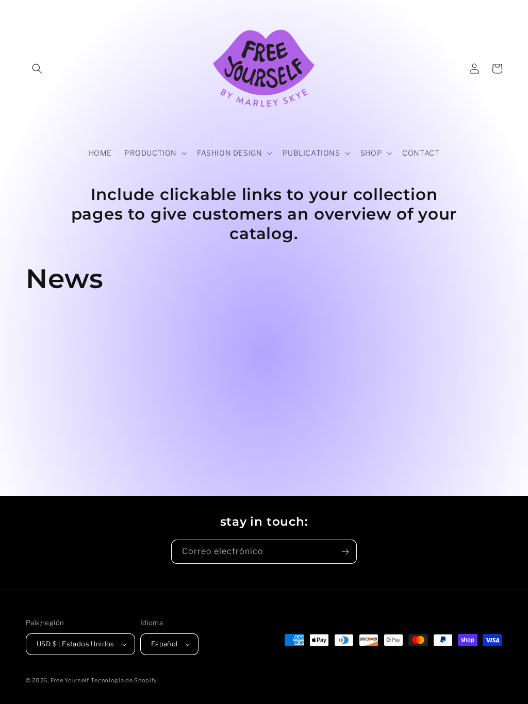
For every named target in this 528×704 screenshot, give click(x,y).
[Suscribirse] (345, 552)
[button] (37, 68)
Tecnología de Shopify (124, 680)
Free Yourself (70, 680)
